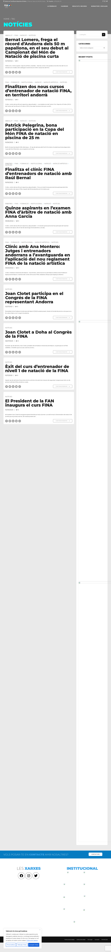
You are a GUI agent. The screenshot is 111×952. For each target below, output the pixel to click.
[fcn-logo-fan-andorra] (92, 913)
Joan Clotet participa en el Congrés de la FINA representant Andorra (34, 297)
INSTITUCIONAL (27, 82)
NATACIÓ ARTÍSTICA (51, 82)
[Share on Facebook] (6, 72)
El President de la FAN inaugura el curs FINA (29, 403)
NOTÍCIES (32, 35)
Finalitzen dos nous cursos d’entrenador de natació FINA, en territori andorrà (38, 90)
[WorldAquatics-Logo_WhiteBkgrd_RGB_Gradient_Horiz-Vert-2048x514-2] (72, 886)
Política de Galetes (32, 940)
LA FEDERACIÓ (52, 6)
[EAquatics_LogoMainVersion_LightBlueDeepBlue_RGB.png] (92, 887)
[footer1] (74, 876)
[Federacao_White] (72, 913)
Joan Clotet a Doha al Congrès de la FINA (38, 334)
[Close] (40, 930)
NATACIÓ (23, 35)
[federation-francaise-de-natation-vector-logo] (92, 900)
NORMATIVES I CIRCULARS (99, 6)
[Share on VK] (16, 72)
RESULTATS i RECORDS (79, 6)
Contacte (97, 939)
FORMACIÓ (15, 82)
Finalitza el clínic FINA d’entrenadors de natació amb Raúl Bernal (38, 173)
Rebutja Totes (22, 945)
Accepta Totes (33, 945)
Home (6, 19)
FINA (16, 35)
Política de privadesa (69, 939)
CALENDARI (64, 6)
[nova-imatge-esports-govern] (82, 925)
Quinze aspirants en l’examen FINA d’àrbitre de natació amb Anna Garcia (38, 212)
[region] (22, 938)
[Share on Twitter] (9, 72)
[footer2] (91, 876)
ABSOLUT (8, 35)
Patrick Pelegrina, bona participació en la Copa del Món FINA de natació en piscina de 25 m (34, 131)
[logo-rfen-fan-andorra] (72, 900)
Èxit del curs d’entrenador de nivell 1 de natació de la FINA (37, 368)
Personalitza (11, 945)
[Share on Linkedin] (13, 72)
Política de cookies (81, 939)
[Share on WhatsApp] (19, 72)
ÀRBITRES (8, 163)
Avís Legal (90, 939)
